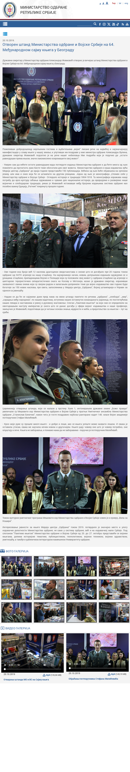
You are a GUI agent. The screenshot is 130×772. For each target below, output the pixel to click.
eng (126, 3)
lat (120, 3)
